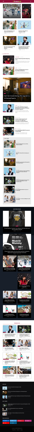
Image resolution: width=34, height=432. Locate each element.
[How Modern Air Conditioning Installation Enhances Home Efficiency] (24, 294)
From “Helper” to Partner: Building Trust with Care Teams (23, 199)
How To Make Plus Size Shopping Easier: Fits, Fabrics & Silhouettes (9, 269)
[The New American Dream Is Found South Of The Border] (24, 309)
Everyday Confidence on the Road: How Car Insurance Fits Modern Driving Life (24, 376)
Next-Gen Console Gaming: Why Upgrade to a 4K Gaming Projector (9, 47)
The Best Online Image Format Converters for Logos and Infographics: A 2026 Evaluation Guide (21, 120)
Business (10, 312)
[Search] (30, 1)
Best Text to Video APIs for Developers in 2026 (23, 31)
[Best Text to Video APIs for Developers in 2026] (24, 24)
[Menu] (3, 1)
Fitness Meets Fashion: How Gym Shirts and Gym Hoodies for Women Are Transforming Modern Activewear (17, 252)
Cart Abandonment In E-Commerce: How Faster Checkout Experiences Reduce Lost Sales (9, 315)
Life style (24, 312)
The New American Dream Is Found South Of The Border (24, 315)
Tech (4, 93)
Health (19, 346)
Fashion (4, 111)
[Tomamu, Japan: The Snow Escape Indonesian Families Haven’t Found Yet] (12, 11)
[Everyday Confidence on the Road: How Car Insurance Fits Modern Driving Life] (24, 370)
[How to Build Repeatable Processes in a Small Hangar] (8, 131)
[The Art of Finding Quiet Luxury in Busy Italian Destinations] (9, 24)
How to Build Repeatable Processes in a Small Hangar (22, 131)
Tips (15, 117)
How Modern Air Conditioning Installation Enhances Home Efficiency (24, 300)
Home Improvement (5, 359)
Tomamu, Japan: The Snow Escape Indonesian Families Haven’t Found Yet (10, 13)
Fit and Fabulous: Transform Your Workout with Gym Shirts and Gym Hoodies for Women (17, 229)
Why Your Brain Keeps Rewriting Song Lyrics (25, 12)
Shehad (5, 49)
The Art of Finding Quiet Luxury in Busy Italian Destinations (9, 31)
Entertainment (5, 63)
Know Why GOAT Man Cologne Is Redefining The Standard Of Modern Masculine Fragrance (24, 47)
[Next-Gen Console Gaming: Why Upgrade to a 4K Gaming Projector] (9, 40)
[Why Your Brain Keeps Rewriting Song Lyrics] (26, 11)
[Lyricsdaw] (17, 1)
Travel (4, 74)
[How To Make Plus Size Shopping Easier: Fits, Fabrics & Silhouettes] (9, 261)
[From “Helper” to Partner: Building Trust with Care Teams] (9, 199)
